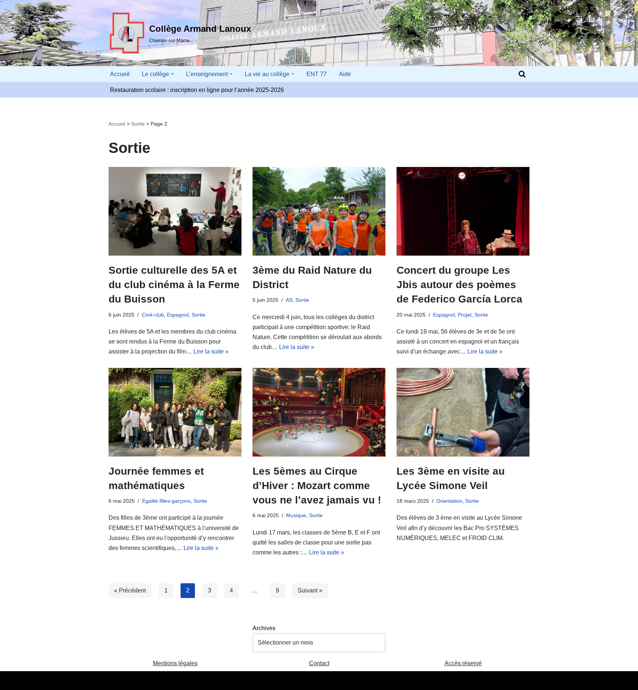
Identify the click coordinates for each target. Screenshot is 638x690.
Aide (345, 74)
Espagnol (178, 315)
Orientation (449, 501)
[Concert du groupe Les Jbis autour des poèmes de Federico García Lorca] (463, 211)
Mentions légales (175, 663)
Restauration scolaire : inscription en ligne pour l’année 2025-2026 (197, 90)
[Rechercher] (522, 74)
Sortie (138, 124)
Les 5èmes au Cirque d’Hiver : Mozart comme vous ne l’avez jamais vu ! (317, 485)
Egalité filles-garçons (166, 501)
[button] (172, 73)
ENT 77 (316, 74)
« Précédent (130, 590)
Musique (296, 515)
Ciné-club (153, 315)
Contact (319, 663)
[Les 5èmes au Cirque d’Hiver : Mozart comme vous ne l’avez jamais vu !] (319, 412)
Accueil (120, 74)
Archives (264, 628)
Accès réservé (463, 663)
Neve (116, 680)
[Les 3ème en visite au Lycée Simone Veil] (463, 412)
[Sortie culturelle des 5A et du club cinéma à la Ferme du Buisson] (175, 211)
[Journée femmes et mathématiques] (175, 412)
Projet (464, 315)
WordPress (176, 680)
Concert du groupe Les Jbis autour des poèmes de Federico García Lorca (459, 284)
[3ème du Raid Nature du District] (319, 211)
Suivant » (310, 590)
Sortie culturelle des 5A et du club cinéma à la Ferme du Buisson (174, 284)
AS (289, 300)
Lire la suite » (211, 351)
